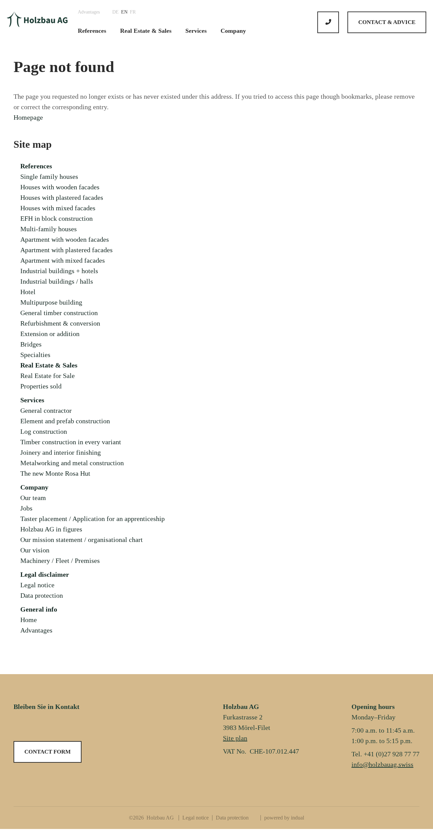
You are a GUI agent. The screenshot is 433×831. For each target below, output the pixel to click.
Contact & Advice (386, 22)
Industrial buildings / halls (56, 281)
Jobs (26, 508)
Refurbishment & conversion (60, 323)
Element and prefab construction (65, 421)
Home (28, 619)
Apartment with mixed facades (62, 260)
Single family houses (49, 176)
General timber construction (59, 312)
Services (32, 400)
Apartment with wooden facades (64, 239)
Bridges (31, 344)
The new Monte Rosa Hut (55, 473)
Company (34, 487)
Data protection (41, 595)
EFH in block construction (56, 218)
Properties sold (41, 386)
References (36, 166)
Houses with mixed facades (57, 208)
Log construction (43, 431)
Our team (33, 497)
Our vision (34, 550)
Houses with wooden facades (59, 187)
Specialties (35, 354)
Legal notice (37, 585)
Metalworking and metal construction (72, 463)
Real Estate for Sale (47, 375)
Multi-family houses (48, 229)
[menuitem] (91, 12)
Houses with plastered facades (61, 197)
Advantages (36, 630)
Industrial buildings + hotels (59, 271)
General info (38, 609)
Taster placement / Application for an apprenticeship (92, 518)
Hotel (28, 291)
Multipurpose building (51, 302)
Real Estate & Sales (48, 365)
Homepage (28, 117)
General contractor (46, 410)
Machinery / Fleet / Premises (60, 560)
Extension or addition (49, 333)
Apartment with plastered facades (66, 250)
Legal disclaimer (44, 574)
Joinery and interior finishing (60, 452)
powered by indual (284, 818)
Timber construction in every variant (70, 442)
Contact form (47, 752)
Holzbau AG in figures (51, 529)
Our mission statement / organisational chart (81, 539)
